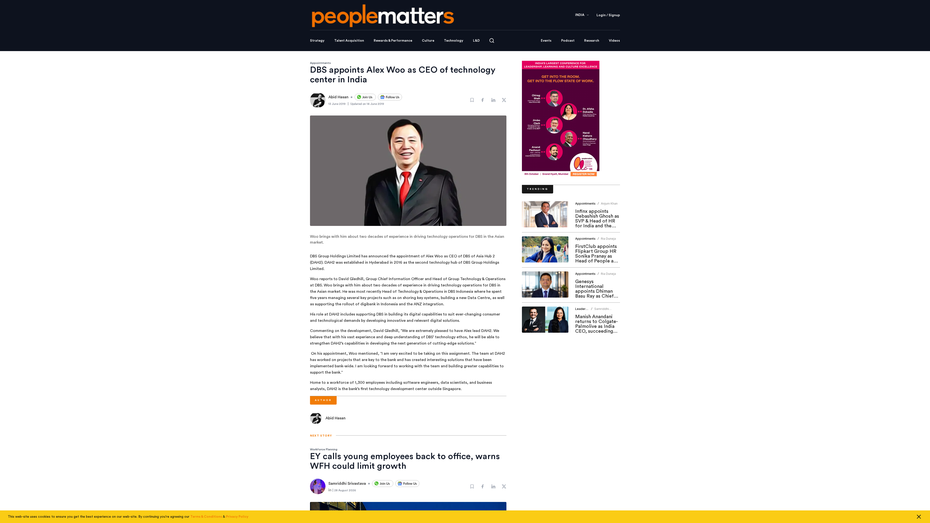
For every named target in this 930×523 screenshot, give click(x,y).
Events (546, 40)
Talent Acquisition (349, 40)
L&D (476, 40)
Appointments (320, 63)
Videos (614, 40)
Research (591, 40)
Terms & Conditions (206, 516)
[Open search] (491, 40)
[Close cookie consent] (918, 516)
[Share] (482, 100)
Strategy (317, 40)
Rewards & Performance (393, 40)
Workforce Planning (323, 449)
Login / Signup (608, 15)
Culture (428, 40)
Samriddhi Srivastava (601, 311)
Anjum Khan (609, 203)
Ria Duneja (608, 238)
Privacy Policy (237, 516)
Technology (453, 40)
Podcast (567, 40)
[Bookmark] (472, 100)
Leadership (583, 309)
